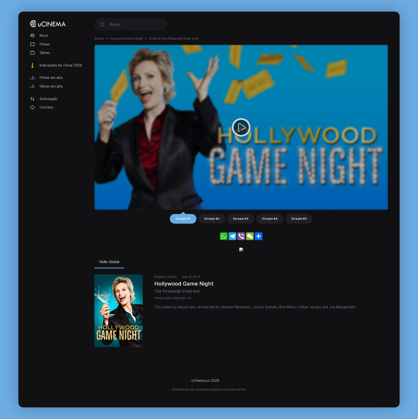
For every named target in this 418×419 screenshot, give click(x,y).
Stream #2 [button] (211, 219)
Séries (45, 53)
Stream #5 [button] (299, 219)
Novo (44, 35)
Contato (46, 107)
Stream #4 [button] (270, 219)
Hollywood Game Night (126, 38)
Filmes (45, 44)
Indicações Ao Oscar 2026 (61, 65)
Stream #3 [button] (240, 219)
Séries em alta (51, 86)
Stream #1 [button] (183, 219)
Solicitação (49, 99)
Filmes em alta (51, 77)
